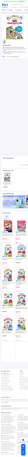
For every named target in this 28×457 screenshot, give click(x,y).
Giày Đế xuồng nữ (24, 437)
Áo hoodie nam (22, 426)
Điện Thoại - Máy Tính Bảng (7, 435)
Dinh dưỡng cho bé (6, 419)
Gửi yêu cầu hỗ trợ (4, 377)
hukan (10, 409)
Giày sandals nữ (24, 435)
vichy (13, 409)
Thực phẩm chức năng (7, 443)
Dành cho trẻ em (6, 431)
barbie (18, 408)
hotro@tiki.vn (10, 388)
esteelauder (9, 408)
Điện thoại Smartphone (5, 437)
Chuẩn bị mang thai (7, 422)
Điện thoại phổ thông (7, 438)
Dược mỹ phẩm (11, 450)
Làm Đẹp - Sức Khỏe (5, 441)
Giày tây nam (25, 440)
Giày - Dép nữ (20, 432)
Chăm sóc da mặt (4, 442)
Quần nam (25, 424)
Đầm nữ (21, 416)
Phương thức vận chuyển (5, 380)
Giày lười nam (19, 440)
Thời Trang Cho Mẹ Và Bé (6, 416)
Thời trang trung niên (23, 420)
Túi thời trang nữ (21, 446)
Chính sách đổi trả (4, 383)
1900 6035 (6, 402)
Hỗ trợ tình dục (10, 449)
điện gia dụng (14, 7)
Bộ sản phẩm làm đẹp (8, 450)
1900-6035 (6, 373)
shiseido (2, 409)
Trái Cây (2, 426)
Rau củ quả (5, 427)
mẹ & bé (22, 7)
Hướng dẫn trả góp (4, 385)
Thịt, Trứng (7, 426)
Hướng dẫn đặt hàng (5, 378)
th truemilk (14, 408)
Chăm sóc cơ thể (6, 444)
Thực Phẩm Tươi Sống (6, 424)
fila (15, 409)
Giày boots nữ (21, 436)
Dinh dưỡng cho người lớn (8, 420)
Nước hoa (5, 449)
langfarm (6, 409)
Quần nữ (25, 416)
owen (21, 408)
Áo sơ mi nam (24, 425)
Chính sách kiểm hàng (5, 382)
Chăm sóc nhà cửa (8, 433)
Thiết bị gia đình (11, 453)
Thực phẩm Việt (11, 427)
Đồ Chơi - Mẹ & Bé (5, 414)
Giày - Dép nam (20, 439)
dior (5, 408)
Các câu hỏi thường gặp (5, 375)
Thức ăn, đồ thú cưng (7, 432)
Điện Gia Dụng (4, 452)
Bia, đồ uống (5, 430)
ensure (24, 408)
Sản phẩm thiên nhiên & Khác (7, 447)
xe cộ (19, 7)
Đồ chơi (12, 416)
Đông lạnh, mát (9, 428)
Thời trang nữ (20, 414)
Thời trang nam (20, 422)
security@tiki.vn (10, 389)
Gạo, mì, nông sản (7, 429)
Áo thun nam (19, 424)
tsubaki (17, 409)
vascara (2, 408)
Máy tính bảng (6, 439)
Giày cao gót (19, 433)
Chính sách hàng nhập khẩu (6, 386)
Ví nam (18, 452)
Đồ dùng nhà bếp (4, 453)
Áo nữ (18, 416)
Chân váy (25, 418)
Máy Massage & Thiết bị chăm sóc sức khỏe (8, 445)
